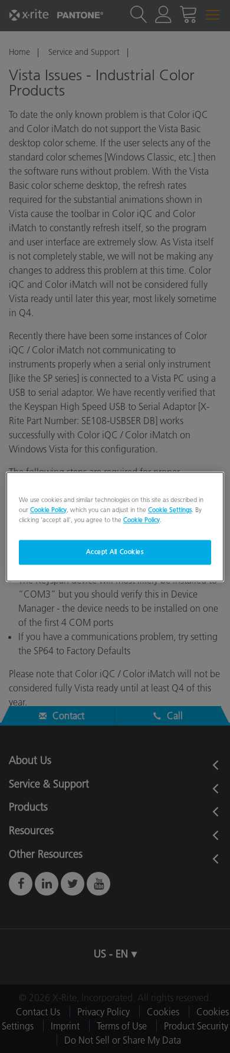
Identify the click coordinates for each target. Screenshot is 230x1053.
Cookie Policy (48, 510)
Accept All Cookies (114, 551)
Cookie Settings (170, 510)
